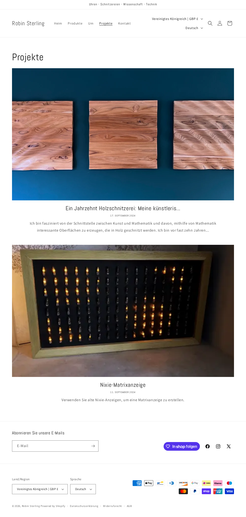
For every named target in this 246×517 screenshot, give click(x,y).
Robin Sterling (31, 506)
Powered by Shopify (53, 506)
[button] (210, 23)
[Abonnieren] (93, 446)
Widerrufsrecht (112, 506)
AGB (129, 506)
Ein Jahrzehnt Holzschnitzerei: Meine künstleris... (123, 208)
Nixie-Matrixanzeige (123, 384)
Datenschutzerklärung (84, 506)
